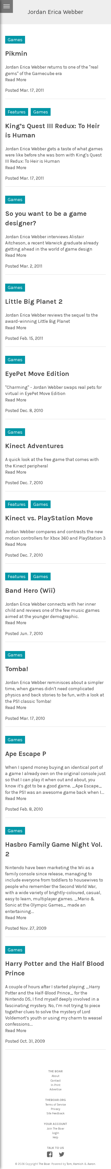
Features (17, 111)
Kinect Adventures (34, 446)
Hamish (78, 1164)
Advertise (55, 1089)
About (55, 1076)
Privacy (55, 1109)
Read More (15, 79)
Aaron (91, 1164)
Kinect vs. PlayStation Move (49, 518)
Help (55, 1137)
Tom (69, 1164)
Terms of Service (55, 1104)
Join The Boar (55, 1128)
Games (15, 39)
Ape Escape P (25, 754)
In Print (55, 1085)
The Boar (44, 1164)
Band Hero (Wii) (30, 591)
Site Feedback (55, 1113)
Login (55, 1133)
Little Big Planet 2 (33, 302)
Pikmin (16, 53)
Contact (56, 1080)
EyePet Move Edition (37, 374)
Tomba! (16, 669)
